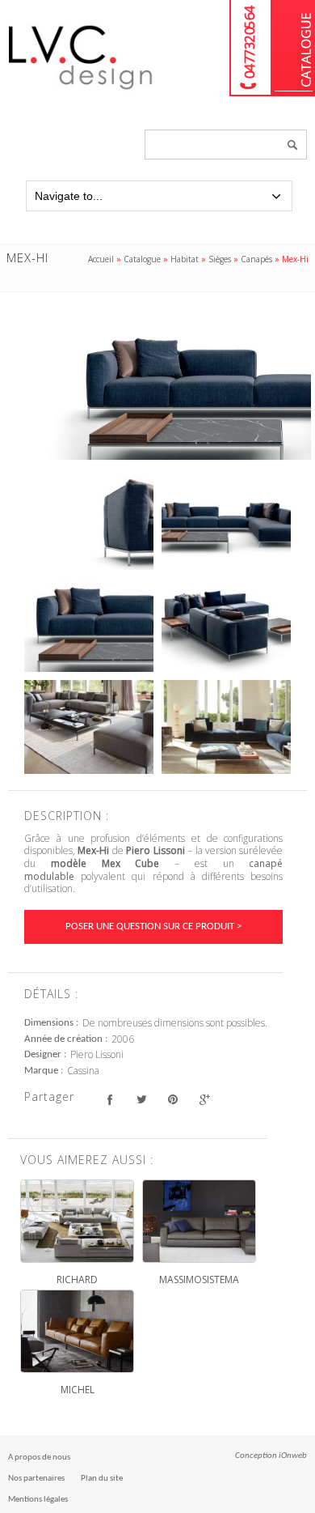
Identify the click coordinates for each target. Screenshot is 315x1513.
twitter (140, 1098)
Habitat (184, 259)
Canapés (256, 259)
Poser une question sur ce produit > (153, 926)
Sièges (219, 259)
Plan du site (102, 1478)
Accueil (101, 259)
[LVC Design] (80, 91)
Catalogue (293, 48)
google (203, 1098)
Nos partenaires (36, 1478)
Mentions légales (38, 1499)
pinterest (172, 1098)
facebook (109, 1098)
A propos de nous (39, 1457)
